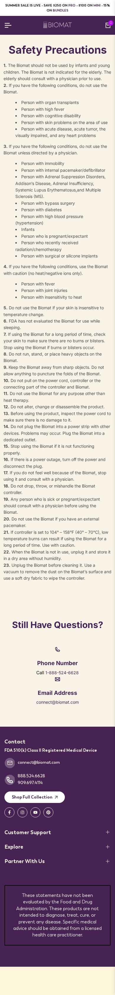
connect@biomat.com (57, 702)
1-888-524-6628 (62, 672)
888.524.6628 (31, 776)
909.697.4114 (30, 782)
